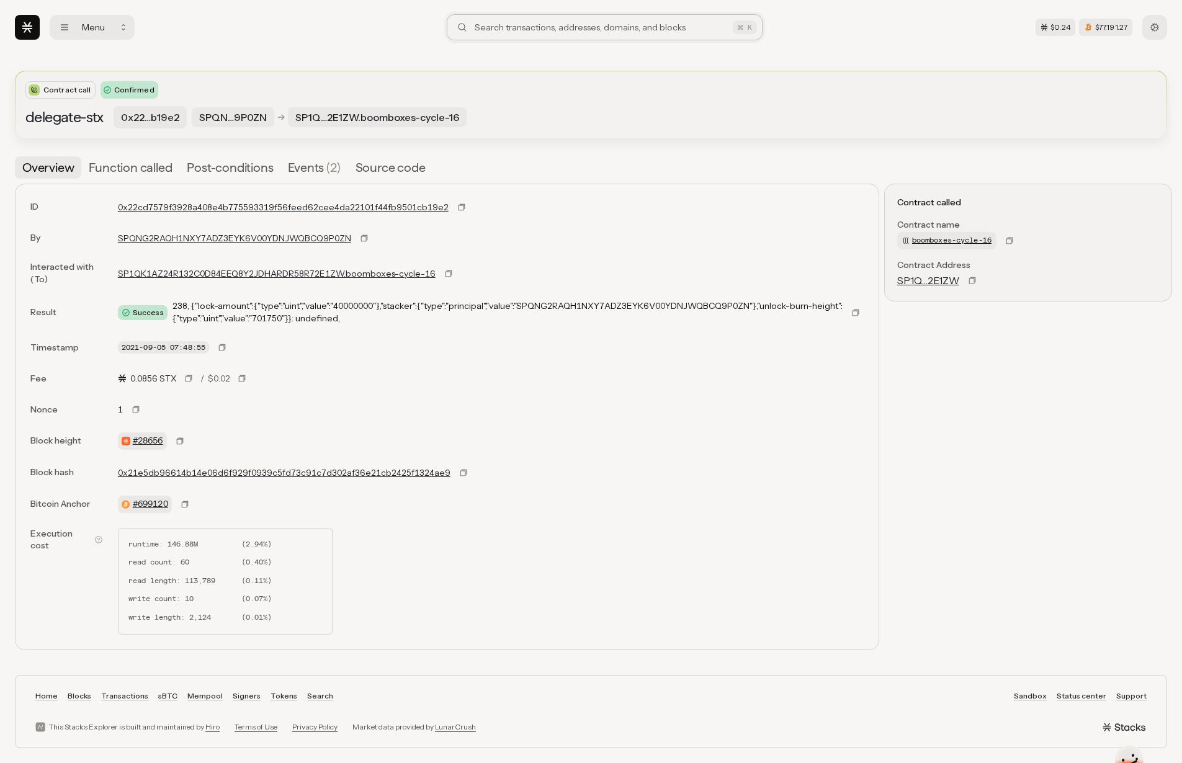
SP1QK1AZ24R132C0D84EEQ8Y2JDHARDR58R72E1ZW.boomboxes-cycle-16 (277, 273)
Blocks (79, 695)
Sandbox (1030, 695)
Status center (1081, 695)
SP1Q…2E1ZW (928, 280)
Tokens (284, 695)
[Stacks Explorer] (27, 27)
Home (46, 695)
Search (320, 695)
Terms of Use (256, 726)
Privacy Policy (315, 726)
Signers (247, 695)
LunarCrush (455, 726)
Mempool (205, 695)
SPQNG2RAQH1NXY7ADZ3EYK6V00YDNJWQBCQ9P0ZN (234, 238)
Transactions (124, 695)
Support (1131, 695)
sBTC (167, 695)
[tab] (48, 167)
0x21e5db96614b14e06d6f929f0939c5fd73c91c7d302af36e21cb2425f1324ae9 (284, 472)
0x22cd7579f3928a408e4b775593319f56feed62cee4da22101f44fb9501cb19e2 (283, 207)
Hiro (212, 726)
